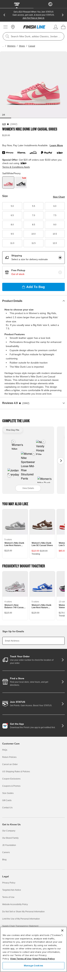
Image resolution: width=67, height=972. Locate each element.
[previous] (4, 15)
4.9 (4, 124)
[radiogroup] (33, 265)
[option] (33, 84)
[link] (34, 27)
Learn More (56, 145)
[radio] (60, 257)
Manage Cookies (33, 965)
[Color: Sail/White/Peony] (8, 182)
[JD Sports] (50, 4)
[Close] (62, 930)
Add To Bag (35, 287)
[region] (33, 949)
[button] (33, 453)
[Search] (7, 36)
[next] (63, 15)
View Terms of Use (20, 958)
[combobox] (33, 36)
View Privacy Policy (43, 958)
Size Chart (59, 196)
